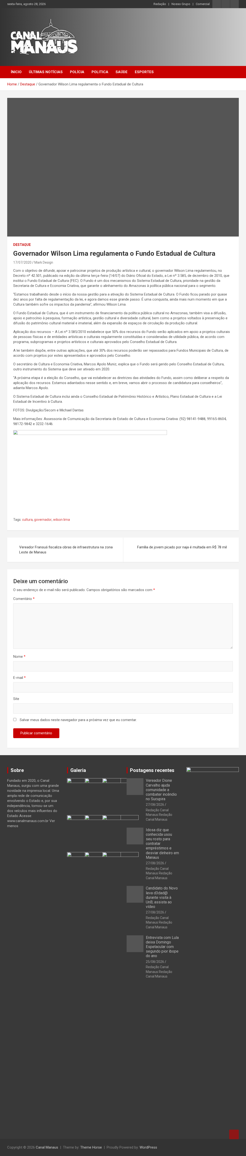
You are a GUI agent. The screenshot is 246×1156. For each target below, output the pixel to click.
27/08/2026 (155, 804)
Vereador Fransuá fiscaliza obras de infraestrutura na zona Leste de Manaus (66, 549)
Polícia (77, 72)
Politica (100, 72)
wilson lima (61, 520)
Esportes (144, 72)
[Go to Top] (234, 1134)
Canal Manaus (47, 1147)
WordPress (148, 1147)
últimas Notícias (46, 72)
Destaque (22, 245)
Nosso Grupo (181, 4)
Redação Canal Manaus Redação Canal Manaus (159, 814)
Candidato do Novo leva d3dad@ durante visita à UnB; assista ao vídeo (162, 897)
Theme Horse (91, 1147)
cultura (27, 520)
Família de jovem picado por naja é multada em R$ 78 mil (182, 547)
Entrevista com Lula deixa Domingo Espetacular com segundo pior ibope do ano (162, 946)
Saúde (122, 72)
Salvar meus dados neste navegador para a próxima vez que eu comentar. (78, 720)
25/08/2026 (155, 962)
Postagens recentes (152, 770)
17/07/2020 (22, 262)
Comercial (203, 4)
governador (43, 520)
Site (16, 699)
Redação (160, 4)
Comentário (24, 599)
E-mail (19, 678)
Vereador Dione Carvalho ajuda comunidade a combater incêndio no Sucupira (161, 789)
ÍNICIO (16, 72)
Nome (19, 656)
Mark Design (43, 262)
